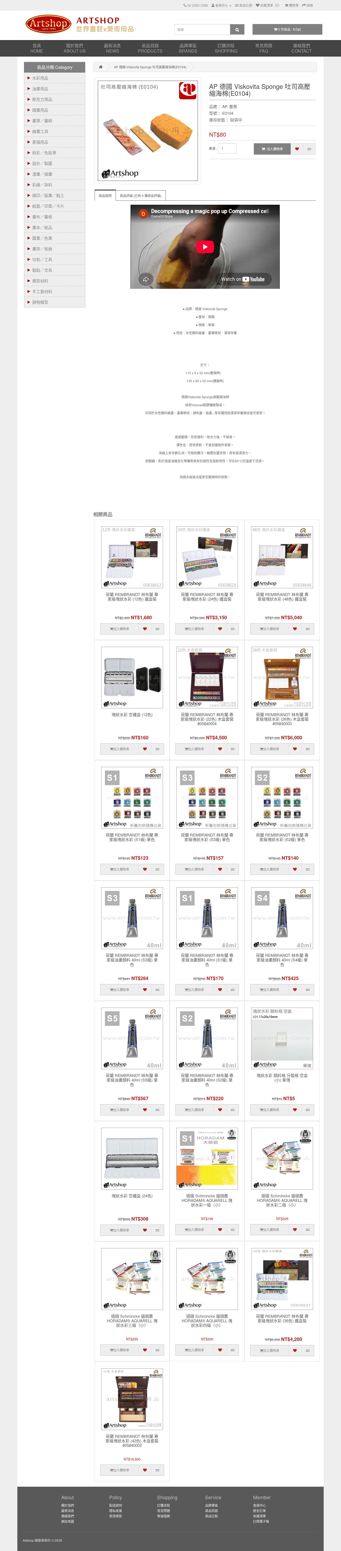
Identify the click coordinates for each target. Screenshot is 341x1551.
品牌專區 (188, 48)
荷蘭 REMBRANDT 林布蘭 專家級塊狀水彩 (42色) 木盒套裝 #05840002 (132, 1441)
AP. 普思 (229, 106)
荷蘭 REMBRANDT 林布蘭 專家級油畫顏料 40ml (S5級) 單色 (132, 1080)
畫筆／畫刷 (42, 120)
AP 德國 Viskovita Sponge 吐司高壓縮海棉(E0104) (150, 67)
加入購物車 (275, 149)
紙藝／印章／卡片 (48, 206)
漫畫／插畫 (42, 174)
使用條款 (115, 1516)
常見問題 (263, 48)
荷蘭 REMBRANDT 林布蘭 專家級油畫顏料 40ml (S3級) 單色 (132, 960)
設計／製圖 (42, 163)
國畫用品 (40, 110)
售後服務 (163, 1516)
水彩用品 (40, 78)
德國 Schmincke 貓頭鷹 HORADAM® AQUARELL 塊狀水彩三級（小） (132, 1321)
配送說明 (115, 1505)
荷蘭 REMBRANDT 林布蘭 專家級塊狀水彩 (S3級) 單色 (207, 837)
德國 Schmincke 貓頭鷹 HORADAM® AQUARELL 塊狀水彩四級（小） (207, 1321)
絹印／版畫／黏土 (48, 195)
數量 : (213, 148)
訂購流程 (226, 48)
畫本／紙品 (42, 227)
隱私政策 (115, 1510)
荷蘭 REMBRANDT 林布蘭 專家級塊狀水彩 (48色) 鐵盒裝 (282, 597)
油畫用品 (40, 88)
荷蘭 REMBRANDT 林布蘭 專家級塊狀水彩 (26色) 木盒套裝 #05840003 (282, 719)
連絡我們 (301, 48)
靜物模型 (40, 302)
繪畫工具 (40, 131)
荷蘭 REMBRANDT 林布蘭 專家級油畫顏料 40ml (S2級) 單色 (207, 1080)
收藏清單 (259, 1516)
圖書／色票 (42, 238)
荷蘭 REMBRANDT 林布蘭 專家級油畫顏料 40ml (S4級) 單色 (282, 960)
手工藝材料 (42, 291)
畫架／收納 (42, 248)
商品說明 (105, 195)
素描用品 (40, 142)
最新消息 (112, 48)
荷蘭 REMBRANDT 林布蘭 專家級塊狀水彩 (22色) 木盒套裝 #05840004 (207, 719)
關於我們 (75, 48)
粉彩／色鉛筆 (44, 152)
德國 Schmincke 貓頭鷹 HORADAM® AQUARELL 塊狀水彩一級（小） (207, 1200)
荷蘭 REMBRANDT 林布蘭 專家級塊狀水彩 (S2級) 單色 (282, 837)
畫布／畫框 (42, 216)
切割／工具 (42, 259)
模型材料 (40, 280)
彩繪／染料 (42, 184)
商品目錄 (150, 48)
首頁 (36, 48)
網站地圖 (67, 1521)
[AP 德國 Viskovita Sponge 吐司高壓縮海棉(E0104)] (148, 130)
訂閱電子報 (261, 1521)
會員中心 (259, 1505)
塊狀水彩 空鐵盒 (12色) (132, 714)
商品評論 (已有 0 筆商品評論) (140, 195)
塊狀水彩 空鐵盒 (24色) (132, 1195)
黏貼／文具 (42, 270)
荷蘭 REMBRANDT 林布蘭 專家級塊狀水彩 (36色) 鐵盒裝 (282, 1318)
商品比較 (211, 1516)
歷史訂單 (259, 1510)
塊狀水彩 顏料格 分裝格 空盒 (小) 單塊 (282, 1078)
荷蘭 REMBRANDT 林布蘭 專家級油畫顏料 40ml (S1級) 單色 (207, 960)
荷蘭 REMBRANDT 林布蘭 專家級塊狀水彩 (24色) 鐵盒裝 (207, 597)
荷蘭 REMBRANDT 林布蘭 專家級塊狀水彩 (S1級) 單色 (132, 837)
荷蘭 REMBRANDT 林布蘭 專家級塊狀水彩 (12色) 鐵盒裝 (132, 597)
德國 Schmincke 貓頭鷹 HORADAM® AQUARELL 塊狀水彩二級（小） (282, 1200)
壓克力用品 (42, 99)
